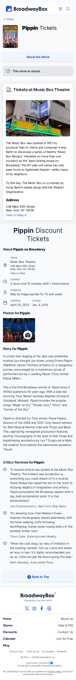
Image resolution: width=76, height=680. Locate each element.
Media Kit (62, 651)
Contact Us (65, 632)
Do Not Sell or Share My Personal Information (39, 665)
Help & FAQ (65, 625)
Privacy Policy (16, 651)
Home (7, 619)
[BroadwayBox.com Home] (27, 9)
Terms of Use (32, 651)
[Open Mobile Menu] (60, 9)
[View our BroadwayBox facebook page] (41, 608)
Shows (10, 19)
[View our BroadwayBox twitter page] (27, 608)
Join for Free (64, 638)
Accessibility (48, 651)
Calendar (9, 638)
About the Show (38, 57)
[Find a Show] (68, 9)
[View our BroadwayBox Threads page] (49, 608)
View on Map (14, 215)
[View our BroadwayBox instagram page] (34, 608)
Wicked (22, 400)
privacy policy (55, 671)
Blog (6, 645)
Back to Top (40, 577)
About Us (67, 619)
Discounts (10, 632)
